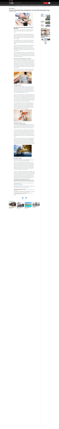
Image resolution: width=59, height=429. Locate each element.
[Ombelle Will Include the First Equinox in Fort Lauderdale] (20, 204)
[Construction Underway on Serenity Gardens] (48, 25)
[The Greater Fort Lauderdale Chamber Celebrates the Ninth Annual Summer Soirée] (45, 32)
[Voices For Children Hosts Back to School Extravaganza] (12, 204)
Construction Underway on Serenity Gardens (43, 25)
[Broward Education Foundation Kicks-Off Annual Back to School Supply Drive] (42, 39)
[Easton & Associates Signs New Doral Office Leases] (48, 22)
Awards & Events (44, 28)
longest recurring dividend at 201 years (20, 91)
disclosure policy (27, 187)
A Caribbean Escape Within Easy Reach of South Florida (28, 207)
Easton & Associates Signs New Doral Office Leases (43, 21)
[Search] (49, 3)
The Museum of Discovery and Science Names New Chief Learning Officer (36, 206)
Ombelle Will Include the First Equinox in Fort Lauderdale (20, 207)
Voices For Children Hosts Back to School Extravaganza (12, 207)
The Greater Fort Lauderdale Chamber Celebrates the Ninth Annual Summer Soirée (45, 37)
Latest (42, 14)
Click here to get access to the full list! (18, 184)
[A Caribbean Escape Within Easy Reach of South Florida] (28, 204)
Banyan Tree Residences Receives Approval (43, 15)
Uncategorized (11, 8)
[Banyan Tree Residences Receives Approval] (48, 17)
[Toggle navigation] (9, 3)
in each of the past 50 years (29, 127)
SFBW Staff (14, 11)
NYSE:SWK (28, 124)
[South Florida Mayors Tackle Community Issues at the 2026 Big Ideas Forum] (45, 40)
